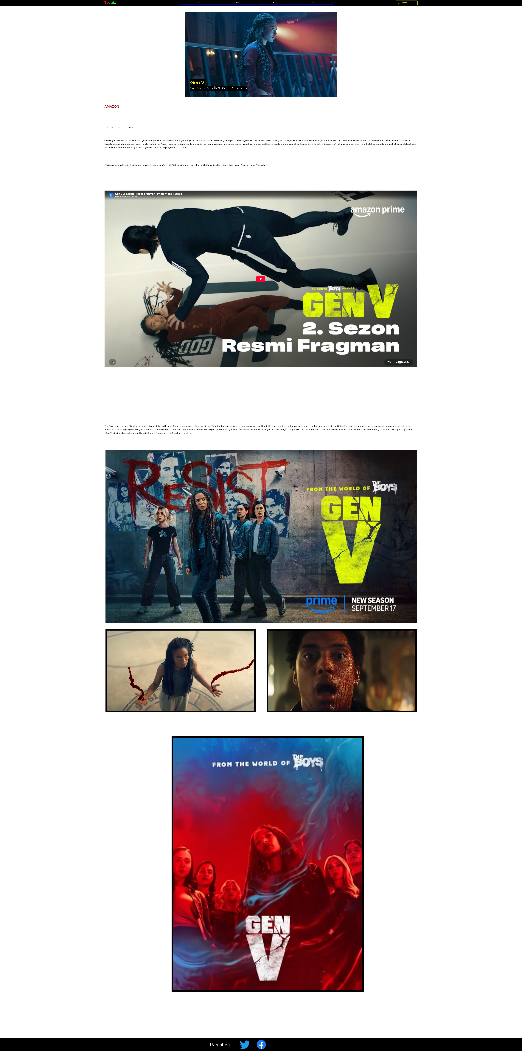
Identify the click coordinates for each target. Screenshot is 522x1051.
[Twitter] (245, 1044)
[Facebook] (261, 1044)
